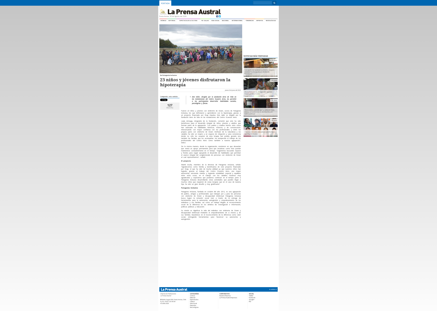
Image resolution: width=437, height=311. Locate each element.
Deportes (259, 20)
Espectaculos (194, 300)
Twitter (251, 296)
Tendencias (250, 20)
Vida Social (215, 20)
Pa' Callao (205, 20)
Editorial (171, 20)
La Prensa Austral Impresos (228, 298)
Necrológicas (271, 20)
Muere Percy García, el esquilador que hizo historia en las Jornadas (258, 93)
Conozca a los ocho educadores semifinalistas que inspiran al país (260, 133)
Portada (165, 3)
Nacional (225, 20)
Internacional (237, 20)
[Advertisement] (200, 229)
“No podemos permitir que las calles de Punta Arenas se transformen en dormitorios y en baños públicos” (259, 112)
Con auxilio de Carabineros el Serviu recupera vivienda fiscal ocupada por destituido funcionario (259, 72)
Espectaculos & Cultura (188, 20)
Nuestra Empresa (225, 296)
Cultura (192, 301)
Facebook (252, 298)
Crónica (163, 20)
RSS (250, 301)
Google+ (251, 300)
